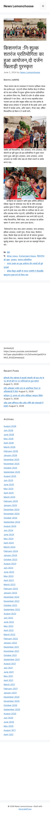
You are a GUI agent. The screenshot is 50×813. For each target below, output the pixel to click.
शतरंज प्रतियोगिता (25, 260)
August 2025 (10, 476)
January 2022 (10, 643)
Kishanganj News (27, 256)
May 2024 (8, 538)
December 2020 (11, 697)
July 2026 (8, 430)
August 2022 (10, 613)
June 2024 (9, 534)
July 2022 (8, 618)
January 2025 (10, 505)
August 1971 (10, 730)
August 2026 (10, 426)
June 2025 (9, 484)
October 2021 (10, 655)
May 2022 (8, 626)
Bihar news (12, 256)
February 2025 (11, 501)
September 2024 (12, 522)
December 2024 (11, 509)
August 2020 (10, 713)
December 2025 (11, 459)
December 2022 (11, 597)
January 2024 (10, 555)
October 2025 (10, 468)
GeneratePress (25, 809)
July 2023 (8, 568)
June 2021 (9, 672)
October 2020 (10, 705)
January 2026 (10, 455)
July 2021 (8, 668)
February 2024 (11, 551)
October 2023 (10, 559)
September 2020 (12, 709)
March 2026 (9, 447)
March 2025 (9, 497)
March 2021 (9, 684)
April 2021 (8, 680)
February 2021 (11, 688)
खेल (8, 252)
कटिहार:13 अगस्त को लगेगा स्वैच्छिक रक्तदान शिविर (23, 395)
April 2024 (9, 543)
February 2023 (11, 588)
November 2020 (12, 701)
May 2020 (8, 726)
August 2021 (10, 663)
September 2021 (12, 659)
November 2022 (11, 601)
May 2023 (8, 576)
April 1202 (8, 734)
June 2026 (9, 434)
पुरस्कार (14, 260)
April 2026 (9, 443)
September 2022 (12, 609)
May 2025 (8, 488)
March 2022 (9, 634)
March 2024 (9, 547)
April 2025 (9, 493)
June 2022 (9, 622)
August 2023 (10, 563)
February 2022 (11, 638)
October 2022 (10, 605)
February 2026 (11, 451)
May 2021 (8, 676)
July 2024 (8, 530)
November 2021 (11, 651)
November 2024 (12, 513)
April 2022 (9, 630)
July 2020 (8, 718)
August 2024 (10, 526)
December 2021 (11, 647)
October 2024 (10, 518)
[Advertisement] (25, 311)
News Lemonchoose (19, 6)
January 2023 (10, 593)
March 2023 (9, 584)
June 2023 (9, 572)
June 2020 (9, 722)
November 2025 (11, 463)
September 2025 (12, 472)
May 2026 (8, 438)
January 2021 (10, 693)
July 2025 (8, 480)
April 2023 (9, 580)
